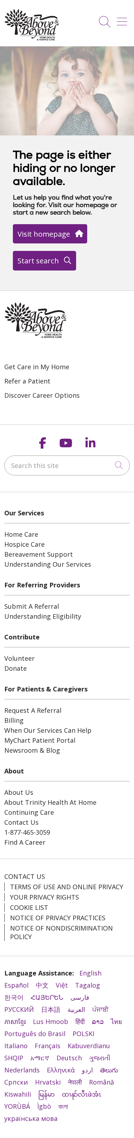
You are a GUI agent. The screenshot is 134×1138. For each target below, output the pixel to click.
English (90, 973)
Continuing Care (29, 812)
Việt (62, 985)
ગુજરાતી (99, 1058)
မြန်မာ (46, 1094)
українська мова (31, 1118)
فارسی (79, 997)
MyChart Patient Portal (39, 740)
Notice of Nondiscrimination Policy (61, 932)
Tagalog (87, 985)
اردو (87, 1070)
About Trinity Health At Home (50, 802)
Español (16, 985)
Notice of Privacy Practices (57, 917)
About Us (18, 792)
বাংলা (63, 1106)
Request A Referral (32, 710)
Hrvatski (48, 1082)
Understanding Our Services (47, 564)
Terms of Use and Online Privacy (66, 886)
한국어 (14, 997)
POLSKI (83, 1033)
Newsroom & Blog (32, 750)
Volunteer (19, 658)
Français (47, 1045)
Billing (14, 720)
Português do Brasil (34, 1033)
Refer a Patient (27, 381)
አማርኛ (39, 1058)
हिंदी (80, 1021)
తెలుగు (109, 1070)
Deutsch (69, 1058)
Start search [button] (38, 261)
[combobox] (67, 465)
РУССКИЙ (19, 1009)
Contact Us (21, 822)
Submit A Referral (31, 606)
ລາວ (98, 1021)
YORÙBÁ (17, 1106)
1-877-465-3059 (27, 832)
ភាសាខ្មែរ (15, 1021)
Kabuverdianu (89, 1045)
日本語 (50, 1009)
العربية (76, 1009)
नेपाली (75, 1082)
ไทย (116, 1021)
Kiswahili (17, 1094)
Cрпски (16, 1082)
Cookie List (29, 907)
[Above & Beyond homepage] (31, 38)
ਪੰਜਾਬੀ (100, 1009)
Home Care (21, 534)
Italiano (16, 1045)
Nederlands (22, 1070)
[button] (123, 19)
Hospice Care (24, 544)
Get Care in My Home (36, 366)
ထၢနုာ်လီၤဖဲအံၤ (81, 1094)
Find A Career (24, 842)
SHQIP (13, 1058)
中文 (42, 985)
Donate (15, 668)
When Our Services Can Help (47, 730)
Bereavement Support (38, 554)
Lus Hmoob (50, 1021)
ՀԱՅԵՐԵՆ (47, 997)
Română (101, 1082)
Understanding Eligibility (42, 616)
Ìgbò (44, 1106)
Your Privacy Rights (44, 897)
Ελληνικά (61, 1070)
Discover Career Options (42, 395)
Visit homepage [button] (44, 234)
